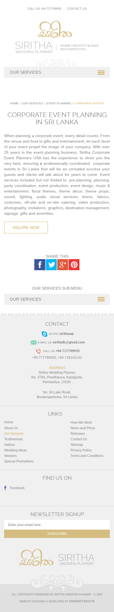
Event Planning (58, 103)
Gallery (9, 445)
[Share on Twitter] (51, 264)
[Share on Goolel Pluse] (62, 264)
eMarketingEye (82, 601)
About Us (11, 428)
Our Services (32, 103)
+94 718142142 (70, 358)
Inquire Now (26, 227)
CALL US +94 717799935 (44, 8)
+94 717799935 (68, 351)
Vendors (10, 456)
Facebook (17, 488)
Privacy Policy (81, 450)
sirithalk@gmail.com (69, 342)
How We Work (81, 422)
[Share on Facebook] (39, 264)
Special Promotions (18, 461)
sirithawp (66, 334)
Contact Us (77, 8)
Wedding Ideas (15, 450)
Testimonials (13, 439)
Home (14, 103)
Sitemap (77, 445)
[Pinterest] (73, 264)
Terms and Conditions (87, 456)
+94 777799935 (44, 358)
